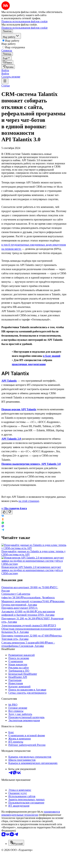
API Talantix (9, 380)
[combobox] (16, 843)
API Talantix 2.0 (11, 438)
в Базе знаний (51, 355)
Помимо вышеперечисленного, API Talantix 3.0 (31, 463)
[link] (7, 62)
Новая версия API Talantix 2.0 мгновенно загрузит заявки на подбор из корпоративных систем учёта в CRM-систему (32, 570)
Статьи (5, 85)
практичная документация (29, 364)
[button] (5, 70)
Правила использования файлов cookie (24, 27)
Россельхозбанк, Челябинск (38, 597)
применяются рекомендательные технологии (30, 813)
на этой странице (28, 500)
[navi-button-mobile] (4, 81)
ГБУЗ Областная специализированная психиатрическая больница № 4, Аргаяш (31, 628)
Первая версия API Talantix (18, 409)
